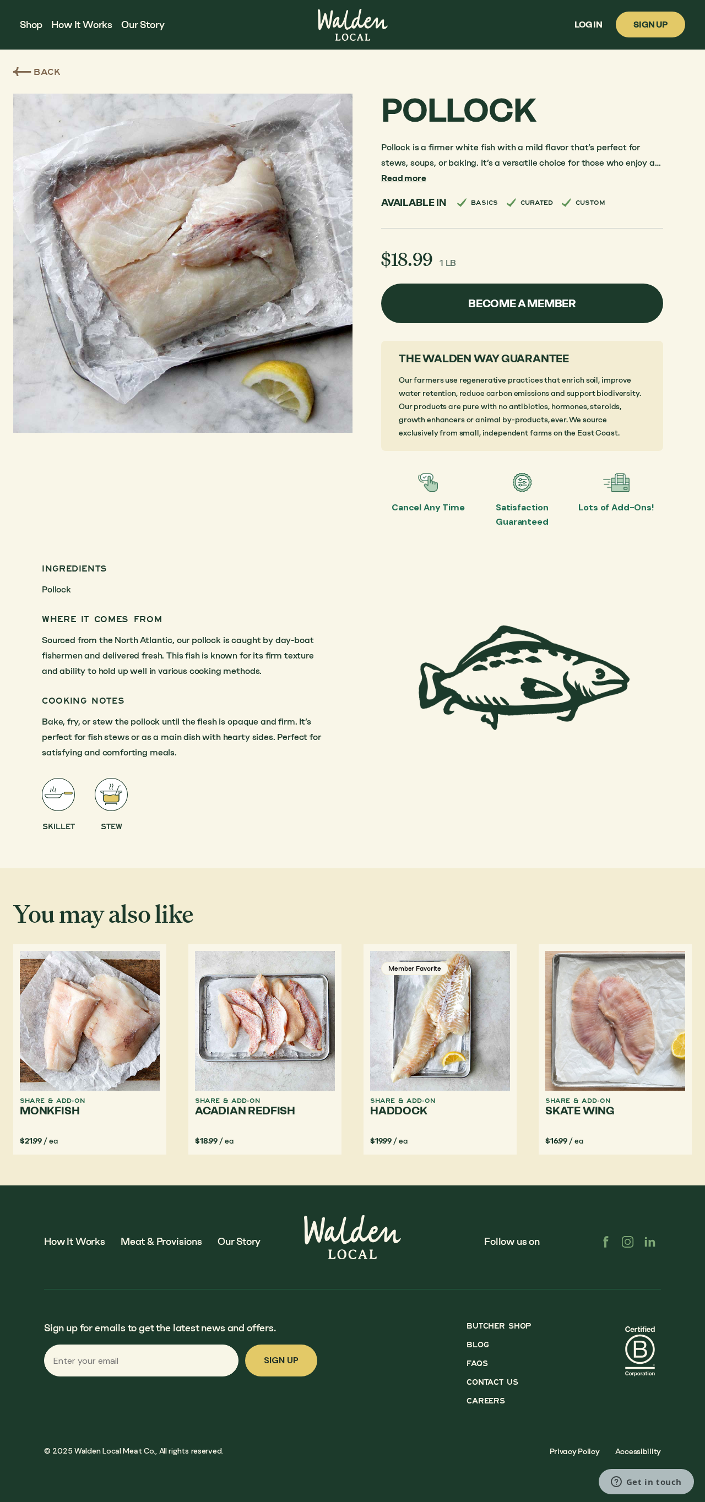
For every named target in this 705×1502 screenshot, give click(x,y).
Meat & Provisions (161, 1242)
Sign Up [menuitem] (650, 24)
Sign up (281, 1360)
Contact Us (492, 1382)
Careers (486, 1401)
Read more (403, 178)
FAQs (477, 1363)
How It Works (74, 1242)
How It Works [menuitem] (81, 25)
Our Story (239, 1242)
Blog (478, 1345)
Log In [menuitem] (588, 24)
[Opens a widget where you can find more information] (646, 1482)
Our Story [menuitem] (142, 25)
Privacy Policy (575, 1451)
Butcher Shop (499, 1326)
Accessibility (638, 1451)
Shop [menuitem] (31, 25)
